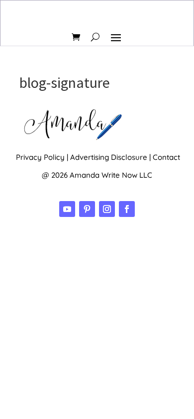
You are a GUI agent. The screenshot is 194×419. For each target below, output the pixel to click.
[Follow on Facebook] (127, 209)
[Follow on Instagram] (107, 209)
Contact (166, 157)
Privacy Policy (40, 157)
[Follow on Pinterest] (87, 209)
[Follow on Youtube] (67, 209)
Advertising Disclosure (108, 157)
